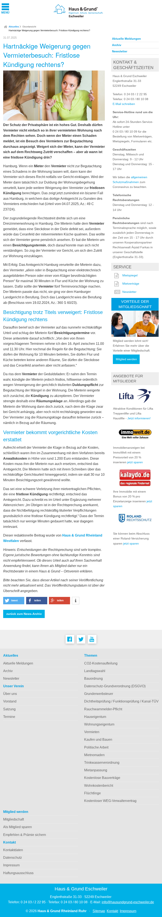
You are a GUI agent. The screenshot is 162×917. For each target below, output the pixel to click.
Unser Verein (13, 686)
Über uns (10, 694)
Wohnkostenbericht (98, 785)
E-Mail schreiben (124, 104)
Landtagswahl (94, 671)
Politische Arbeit (96, 747)
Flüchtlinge (92, 793)
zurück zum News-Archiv (24, 613)
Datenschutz (12, 857)
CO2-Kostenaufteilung (100, 663)
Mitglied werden (126, 359)
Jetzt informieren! (139, 418)
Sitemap (99, 911)
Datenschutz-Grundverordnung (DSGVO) (115, 686)
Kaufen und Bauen (98, 739)
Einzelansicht (29, 26)
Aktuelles (14, 26)
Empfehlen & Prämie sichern (24, 835)
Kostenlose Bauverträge (102, 778)
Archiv (116, 45)
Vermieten (91, 732)
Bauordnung (93, 678)
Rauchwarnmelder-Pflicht (103, 709)
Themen (90, 655)
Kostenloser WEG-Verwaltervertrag (110, 801)
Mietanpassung (95, 770)
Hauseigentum (95, 717)
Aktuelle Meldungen (126, 38)
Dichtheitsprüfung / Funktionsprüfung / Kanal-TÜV (121, 701)
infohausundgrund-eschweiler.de (128, 902)
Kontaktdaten (13, 850)
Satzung (9, 709)
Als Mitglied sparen (17, 827)
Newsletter (119, 51)
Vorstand (9, 701)
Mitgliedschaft (13, 819)
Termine (9, 717)
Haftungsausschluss (18, 873)
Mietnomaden (94, 755)
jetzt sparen (135, 462)
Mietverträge (130, 283)
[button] (13, 600)
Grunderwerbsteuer (98, 694)
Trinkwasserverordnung (101, 762)
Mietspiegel (130, 275)
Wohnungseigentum (99, 724)
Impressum (11, 865)
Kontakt (9, 842)
